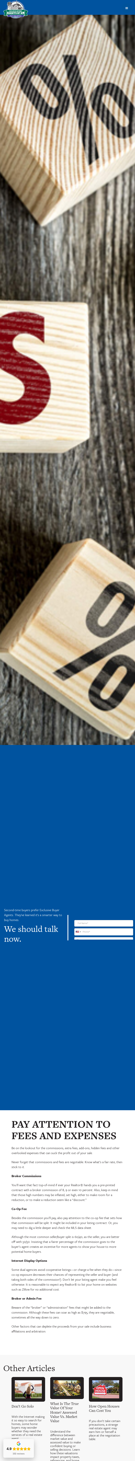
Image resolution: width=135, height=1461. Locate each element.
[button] (127, 8)
